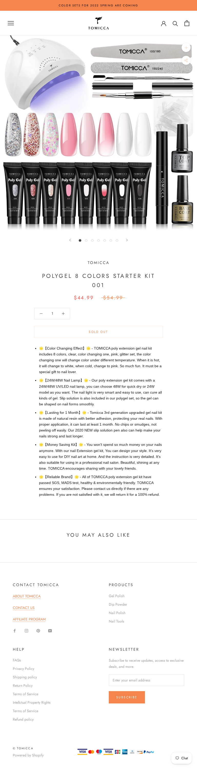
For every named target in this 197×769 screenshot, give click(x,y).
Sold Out (98, 332)
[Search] (175, 23)
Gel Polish (116, 595)
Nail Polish (117, 612)
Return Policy (23, 685)
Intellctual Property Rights (32, 702)
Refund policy (23, 719)
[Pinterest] (38, 631)
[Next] (127, 240)
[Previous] (70, 240)
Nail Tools (116, 621)
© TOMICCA (23, 748)
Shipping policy (25, 677)
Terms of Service (25, 694)
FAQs (17, 660)
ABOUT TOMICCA (27, 596)
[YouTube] (50, 631)
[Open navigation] (11, 23)
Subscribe (126, 697)
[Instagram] (26, 631)
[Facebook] (14, 631)
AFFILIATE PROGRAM (29, 619)
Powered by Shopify (28, 755)
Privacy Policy (23, 668)
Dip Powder (118, 604)
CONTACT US (24, 607)
